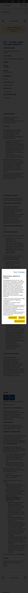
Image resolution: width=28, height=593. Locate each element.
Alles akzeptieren (19, 321)
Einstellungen (12, 317)
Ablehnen (21, 317)
